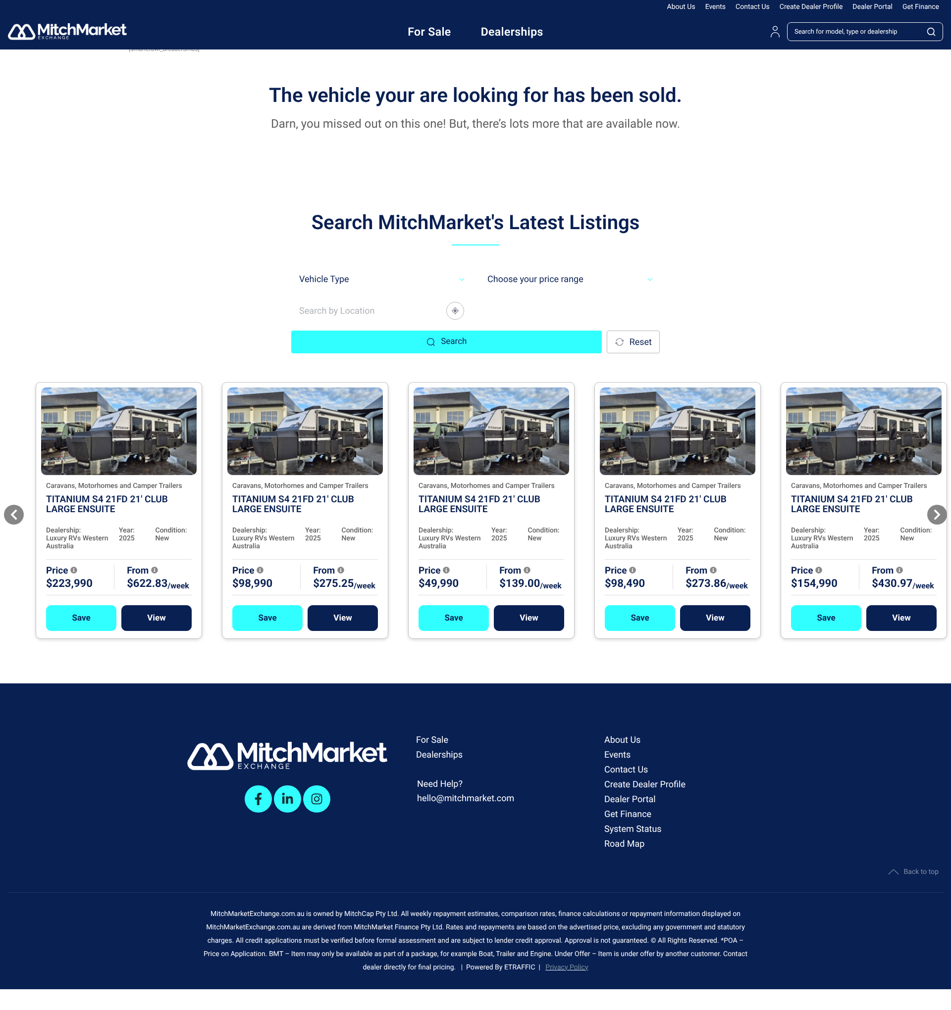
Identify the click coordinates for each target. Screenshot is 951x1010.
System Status (633, 829)
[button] (81, 618)
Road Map (624, 844)
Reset (641, 342)
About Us (681, 7)
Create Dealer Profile (811, 7)
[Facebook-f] (258, 799)
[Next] (937, 515)
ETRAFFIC (521, 967)
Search (454, 341)
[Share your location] (455, 311)
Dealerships (439, 755)
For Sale (432, 740)
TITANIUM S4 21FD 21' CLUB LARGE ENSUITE (107, 504)
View (156, 618)
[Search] (931, 31)
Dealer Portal (872, 7)
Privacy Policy (566, 967)
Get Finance (920, 7)
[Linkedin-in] (287, 799)
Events (715, 7)
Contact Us (753, 7)
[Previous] (14, 515)
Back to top (921, 872)
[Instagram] (316, 799)
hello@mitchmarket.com (465, 798)
